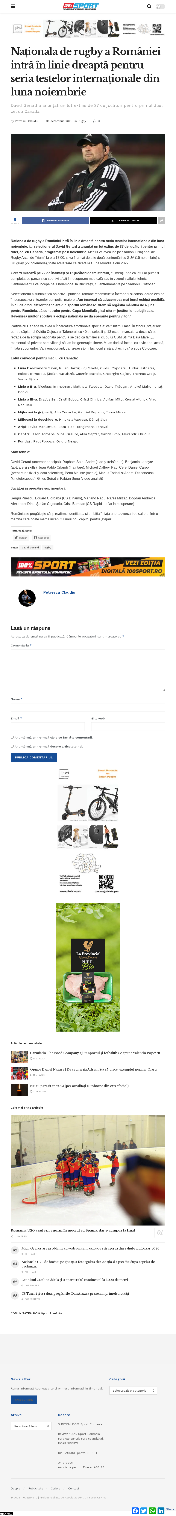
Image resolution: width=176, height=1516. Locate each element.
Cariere (56, 1488)
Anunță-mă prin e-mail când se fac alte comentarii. (54, 737)
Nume (17, 699)
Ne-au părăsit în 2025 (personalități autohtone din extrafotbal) (79, 1086)
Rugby (82, 121)
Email (16, 718)
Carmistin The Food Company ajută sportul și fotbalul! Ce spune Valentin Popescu (95, 1053)
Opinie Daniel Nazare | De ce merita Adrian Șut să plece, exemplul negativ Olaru (93, 1069)
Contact (73, 1488)
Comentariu (21, 645)
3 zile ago (39, 1091)
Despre (16, 1488)
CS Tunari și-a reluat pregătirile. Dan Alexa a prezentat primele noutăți (75, 1294)
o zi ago (38, 1058)
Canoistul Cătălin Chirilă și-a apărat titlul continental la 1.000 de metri (74, 1280)
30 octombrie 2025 (59, 121)
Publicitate (35, 1488)
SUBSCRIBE (24, 1399)
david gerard (30, 547)
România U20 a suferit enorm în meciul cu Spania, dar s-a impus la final (73, 1230)
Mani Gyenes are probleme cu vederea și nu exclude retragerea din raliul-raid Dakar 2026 (90, 1248)
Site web (98, 718)
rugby (47, 547)
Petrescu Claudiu (26, 121)
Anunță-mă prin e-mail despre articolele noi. (49, 746)
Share (170, 1509)
